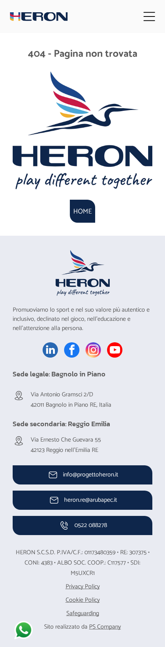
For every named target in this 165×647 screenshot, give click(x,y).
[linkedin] (50, 351)
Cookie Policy (83, 600)
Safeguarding (82, 613)
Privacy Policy (83, 586)
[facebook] (71, 351)
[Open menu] (149, 16)
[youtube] (114, 351)
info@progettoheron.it (90, 475)
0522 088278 (90, 525)
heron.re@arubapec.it (90, 500)
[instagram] (93, 351)
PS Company (105, 627)
